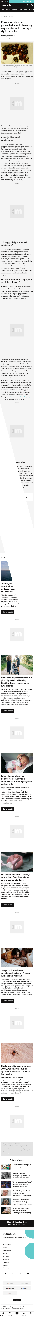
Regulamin (6, 1265)
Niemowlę (14, 9)
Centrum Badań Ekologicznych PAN (16, 398)
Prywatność (6, 1262)
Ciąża (8, 9)
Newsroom (6, 1259)
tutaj (9, 1154)
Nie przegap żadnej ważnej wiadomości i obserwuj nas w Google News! (16, 497)
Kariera (5, 1247)
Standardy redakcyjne (9, 1268)
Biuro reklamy (7, 1244)
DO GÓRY (16, 1300)
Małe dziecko (23, 9)
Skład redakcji (7, 1250)
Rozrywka (6, 1256)
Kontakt (5, 1253)
